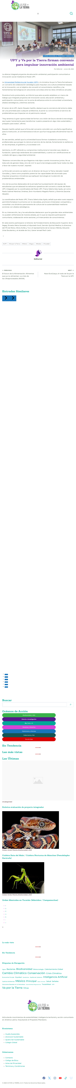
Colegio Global (11, 1042)
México (20, 981)
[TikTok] (65, 1078)
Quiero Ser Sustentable (14, 1040)
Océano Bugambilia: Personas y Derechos (58, 56)
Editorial (59, 69)
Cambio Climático (14, 973)
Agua (31, 244)
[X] (49, 1078)
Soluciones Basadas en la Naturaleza (13, 984)
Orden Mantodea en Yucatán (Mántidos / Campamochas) (30, 900)
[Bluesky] (71, 1078)
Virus (26, 988)
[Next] (12, 298)
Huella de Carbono (36, 977)
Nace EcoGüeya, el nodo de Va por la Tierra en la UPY (59, 273)
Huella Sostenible (12, 1034)
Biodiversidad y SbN (29, 715)
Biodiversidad (24, 969)
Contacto (9, 1058)
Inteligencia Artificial (55, 977)
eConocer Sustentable (14, 1037)
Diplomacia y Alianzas (29, 731)
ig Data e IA (29, 723)
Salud (48, 981)
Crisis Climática (54, 973)
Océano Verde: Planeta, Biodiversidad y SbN (17, 850)
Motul (24, 244)
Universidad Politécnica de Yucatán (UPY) (21, 82)
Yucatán (46, 244)
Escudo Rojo (29, 739)
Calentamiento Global (54, 969)
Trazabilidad (46, 984)
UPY (5, 244)
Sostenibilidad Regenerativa (33, 984)
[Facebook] (44, 1078)
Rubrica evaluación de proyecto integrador (23, 807)
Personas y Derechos (29, 727)
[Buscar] (70, 705)
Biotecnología (38, 969)
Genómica (26, 977)
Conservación (36, 973)
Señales (55, 981)
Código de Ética (11, 1060)
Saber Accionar (41, 981)
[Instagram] (54, 1078)
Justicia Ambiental (8, 981)
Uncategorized (7, 802)
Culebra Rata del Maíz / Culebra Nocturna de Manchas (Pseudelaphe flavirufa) (36, 856)
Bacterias (11, 969)
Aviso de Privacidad (13, 1063)
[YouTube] (60, 1078)
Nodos (38, 244)
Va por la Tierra (14, 244)
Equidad (18, 977)
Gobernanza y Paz (29, 735)
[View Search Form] (71, 13)
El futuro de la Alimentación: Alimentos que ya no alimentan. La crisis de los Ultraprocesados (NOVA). (18, 274)
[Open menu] (38, 13)
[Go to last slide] (5, 298)
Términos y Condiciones (15, 1066)
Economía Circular (8, 977)
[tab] (6, 674)
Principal (31, 981)
